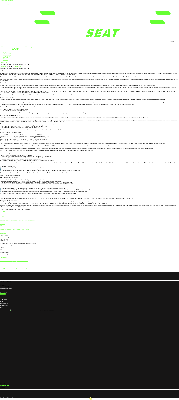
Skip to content (3, 0)
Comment (2, 247)
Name (1, 239)
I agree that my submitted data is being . (14, 249)
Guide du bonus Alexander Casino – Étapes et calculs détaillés (13, 268)
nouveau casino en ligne (38, 76)
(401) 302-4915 (3, 292)
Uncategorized (4, 62)
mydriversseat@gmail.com (6, 288)
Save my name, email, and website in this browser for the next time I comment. (19, 243)
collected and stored (23, 249)
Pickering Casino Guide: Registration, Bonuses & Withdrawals (14, 261)
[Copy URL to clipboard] (13, 214)
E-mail (1, 240)
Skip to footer (10, 0)
